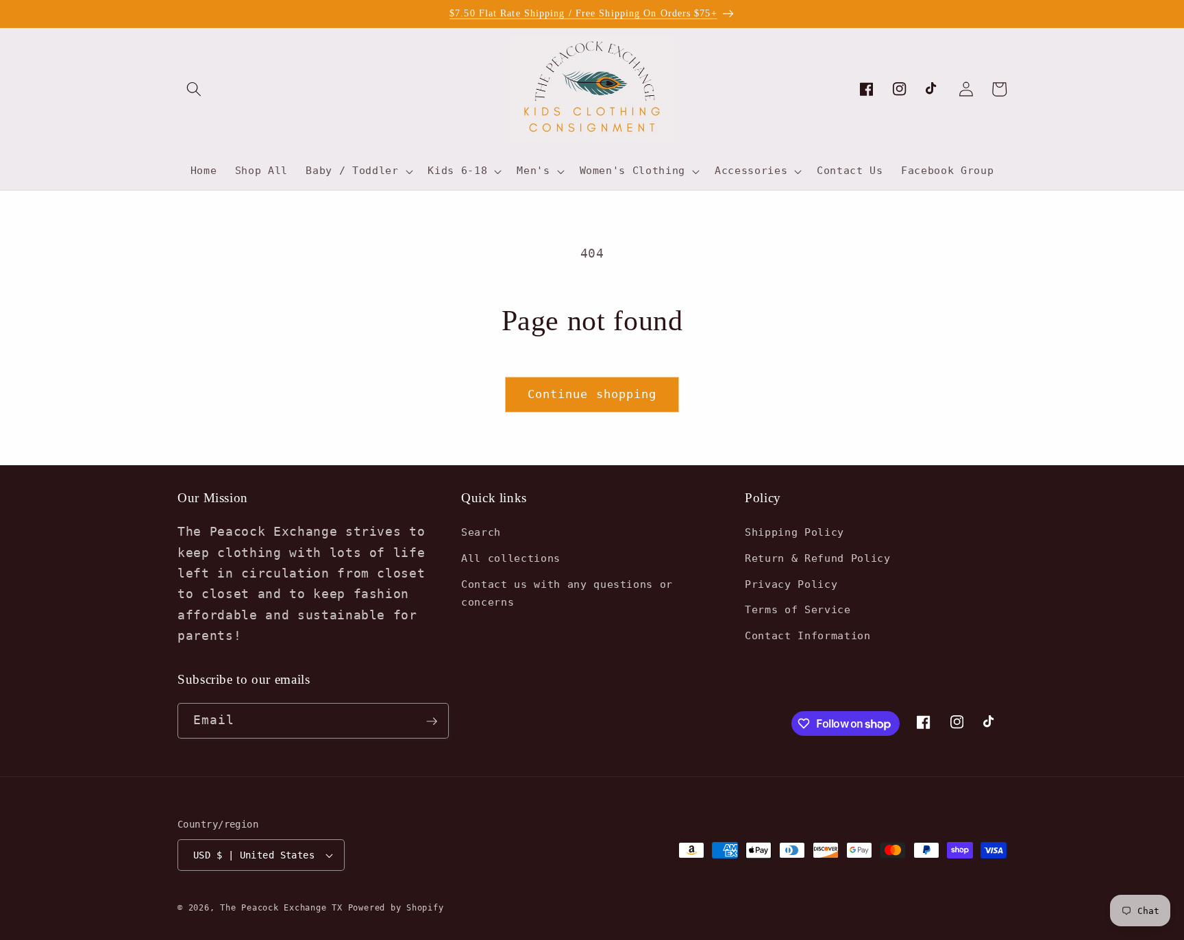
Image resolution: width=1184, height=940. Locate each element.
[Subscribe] (431, 721)
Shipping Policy (794, 533)
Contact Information (808, 636)
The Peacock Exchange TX (283, 908)
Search (481, 533)
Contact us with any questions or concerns (567, 593)
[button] (193, 89)
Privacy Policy (791, 584)
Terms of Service (798, 610)
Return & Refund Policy (818, 558)
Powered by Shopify (396, 908)
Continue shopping (592, 394)
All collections (510, 558)
